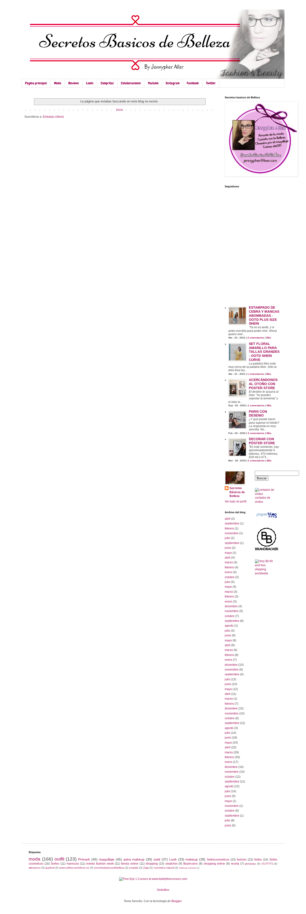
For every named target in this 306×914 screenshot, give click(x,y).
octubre (230, 577)
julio (227, 538)
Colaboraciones (131, 83)
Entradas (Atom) (53, 116)
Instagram (173, 83)
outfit (59, 858)
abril (227, 518)
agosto (229, 625)
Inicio (119, 109)
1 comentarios (255, 374)
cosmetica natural (163, 867)
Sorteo (55, 863)
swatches (171, 863)
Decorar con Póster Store (262, 441)
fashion (241, 859)
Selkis (258, 859)
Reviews (73, 83)
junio (228, 547)
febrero (229, 528)
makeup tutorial (187, 867)
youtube (133, 867)
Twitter (211, 83)
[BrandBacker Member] (267, 550)
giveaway (250, 863)
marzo (229, 562)
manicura (73, 863)
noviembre (232, 533)
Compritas (107, 83)
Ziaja (146, 867)
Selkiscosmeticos (218, 859)
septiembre (232, 523)
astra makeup (134, 859)
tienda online (129, 863)
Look (173, 859)
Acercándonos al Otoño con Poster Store (263, 384)
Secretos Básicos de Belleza (237, 492)
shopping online (214, 863)
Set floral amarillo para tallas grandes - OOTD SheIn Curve (264, 352)
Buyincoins (190, 863)
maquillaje (106, 859)
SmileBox (163, 890)
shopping (152, 863)
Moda (57, 83)
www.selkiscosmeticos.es (74, 867)
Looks (89, 83)
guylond (50, 867)
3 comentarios (256, 433)
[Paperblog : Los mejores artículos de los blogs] (267, 518)
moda (34, 858)
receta (235, 863)
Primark (84, 859)
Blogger (176, 901)
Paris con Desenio (258, 413)
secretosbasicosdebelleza (109, 867)
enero (228, 572)
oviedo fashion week (100, 863)
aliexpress (35, 867)
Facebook (193, 83)
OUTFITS (267, 863)
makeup (192, 859)
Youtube (153, 83)
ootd (156, 859)
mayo (228, 553)
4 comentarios (255, 337)
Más (268, 337)
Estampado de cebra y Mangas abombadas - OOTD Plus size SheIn (264, 315)
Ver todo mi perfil (235, 501)
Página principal (36, 83)
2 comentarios (256, 460)
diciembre (231, 606)
